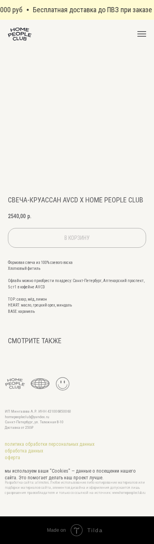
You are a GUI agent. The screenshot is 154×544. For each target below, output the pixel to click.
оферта (12, 457)
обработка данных (24, 451)
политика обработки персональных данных (49, 444)
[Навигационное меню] (141, 34)
